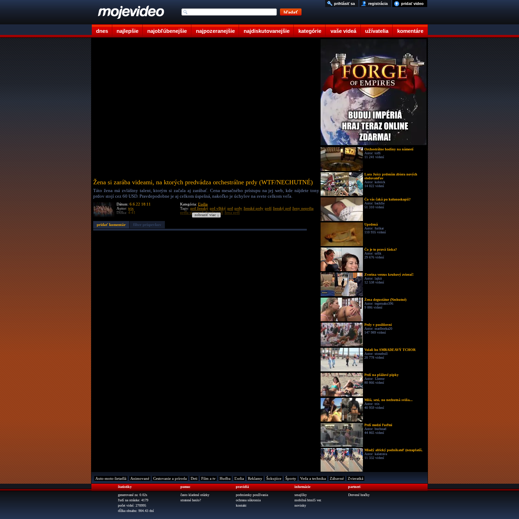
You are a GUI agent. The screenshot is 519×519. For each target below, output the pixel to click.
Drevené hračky (359, 495)
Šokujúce (273, 478)
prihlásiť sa (344, 3)
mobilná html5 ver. (308, 500)
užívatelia (376, 31)
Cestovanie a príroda (170, 478)
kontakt (241, 505)
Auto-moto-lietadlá (110, 478)
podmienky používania (252, 495)
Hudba (225, 478)
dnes (102, 31)
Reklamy (255, 478)
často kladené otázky (194, 495)
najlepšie (127, 31)
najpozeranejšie (215, 31)
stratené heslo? (190, 500)
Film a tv (208, 478)
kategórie (309, 31)
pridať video (412, 3)
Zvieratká (355, 478)
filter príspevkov (147, 224)
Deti (194, 478)
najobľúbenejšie (167, 31)
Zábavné (337, 478)
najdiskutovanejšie (267, 31)
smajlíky (300, 495)
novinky (300, 505)
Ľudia (203, 204)
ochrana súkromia (248, 500)
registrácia (378, 3)
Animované (139, 478)
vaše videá (343, 31)
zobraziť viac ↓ (207, 215)
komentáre (410, 31)
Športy (290, 478)
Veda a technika (313, 478)
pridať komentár (111, 224)
